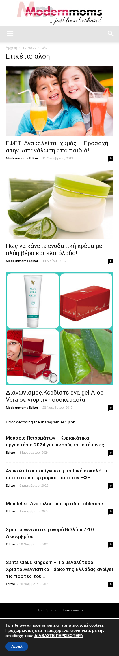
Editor (10, 452)
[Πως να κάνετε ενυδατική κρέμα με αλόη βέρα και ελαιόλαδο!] (59, 204)
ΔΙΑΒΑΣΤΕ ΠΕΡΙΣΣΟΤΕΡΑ (58, 635)
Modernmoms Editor (22, 158)
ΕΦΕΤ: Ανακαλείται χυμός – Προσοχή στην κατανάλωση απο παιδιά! (57, 147)
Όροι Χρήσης (46, 610)
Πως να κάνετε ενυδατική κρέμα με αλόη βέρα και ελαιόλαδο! (54, 249)
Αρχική (11, 47)
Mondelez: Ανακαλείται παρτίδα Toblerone (54, 503)
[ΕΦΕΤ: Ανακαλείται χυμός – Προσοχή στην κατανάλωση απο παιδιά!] (59, 101)
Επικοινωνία (73, 610)
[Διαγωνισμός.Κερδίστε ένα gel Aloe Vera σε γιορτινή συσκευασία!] (59, 328)
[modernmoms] (59, 13)
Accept (16, 646)
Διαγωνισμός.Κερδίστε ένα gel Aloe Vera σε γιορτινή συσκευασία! (54, 396)
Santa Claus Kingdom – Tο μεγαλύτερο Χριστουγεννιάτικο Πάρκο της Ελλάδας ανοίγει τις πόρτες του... (59, 569)
